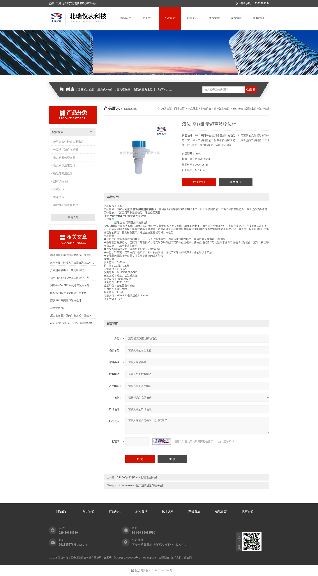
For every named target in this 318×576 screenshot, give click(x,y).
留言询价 (235, 182)
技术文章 (214, 18)
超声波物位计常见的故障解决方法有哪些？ (73, 262)
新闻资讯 (192, 18)
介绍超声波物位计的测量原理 (67, 270)
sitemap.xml (149, 557)
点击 (91, 132)
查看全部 (73, 217)
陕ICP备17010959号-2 (127, 557)
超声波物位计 (61, 181)
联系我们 (258, 18)
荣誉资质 (194, 511)
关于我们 (147, 18)
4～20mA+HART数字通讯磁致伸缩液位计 (141, 485)
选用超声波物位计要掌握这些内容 (69, 277)
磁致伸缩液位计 (63, 173)
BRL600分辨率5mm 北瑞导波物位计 (138, 477)
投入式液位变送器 (64, 157)
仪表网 (188, 557)
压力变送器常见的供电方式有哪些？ (70, 315)
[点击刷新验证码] (161, 441)
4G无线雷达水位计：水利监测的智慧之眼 (73, 323)
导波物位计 (60, 189)
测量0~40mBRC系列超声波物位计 (69, 285)
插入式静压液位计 (64, 165)
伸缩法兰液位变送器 (65, 149)
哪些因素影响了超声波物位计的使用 (70, 255)
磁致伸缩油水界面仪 (65, 205)
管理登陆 (164, 557)
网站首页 (125, 18)
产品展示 (170, 18)
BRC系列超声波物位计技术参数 (68, 292)
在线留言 (236, 18)
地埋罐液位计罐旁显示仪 (68, 141)
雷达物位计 (60, 197)
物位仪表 (57, 132)
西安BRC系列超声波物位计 (65, 300)
